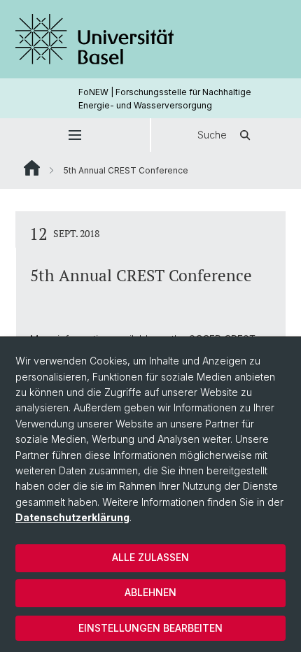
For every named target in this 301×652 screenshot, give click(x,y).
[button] (75, 135)
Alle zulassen (150, 557)
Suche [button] (212, 135)
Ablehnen (150, 592)
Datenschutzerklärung (72, 517)
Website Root (32, 168)
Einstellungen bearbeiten (150, 628)
